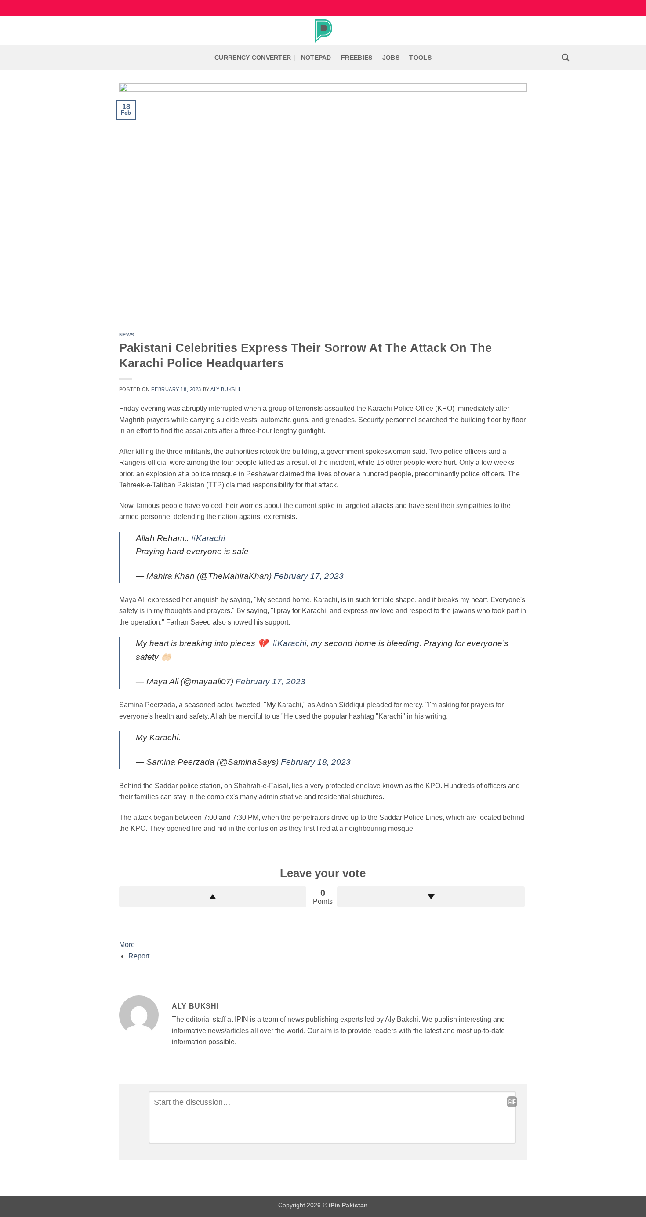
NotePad (316, 57)
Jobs (390, 57)
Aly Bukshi (225, 389)
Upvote (213, 896)
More (127, 944)
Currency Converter (252, 57)
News (126, 334)
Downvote (431, 896)
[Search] (565, 58)
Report (138, 956)
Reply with (512, 1101)
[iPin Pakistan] (323, 30)
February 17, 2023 (309, 576)
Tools (420, 57)
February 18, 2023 (316, 762)
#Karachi (208, 538)
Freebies (356, 57)
